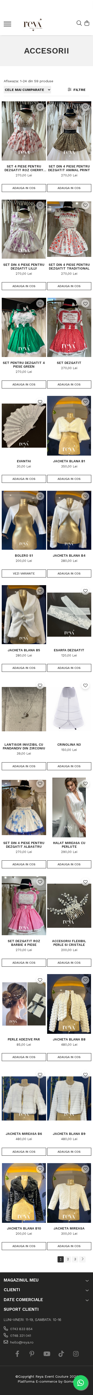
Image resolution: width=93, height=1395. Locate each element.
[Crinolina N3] (69, 709)
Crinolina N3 (69, 744)
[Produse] (8, 25)
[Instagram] (75, 1354)
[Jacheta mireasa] (69, 1193)
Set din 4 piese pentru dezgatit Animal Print (69, 168)
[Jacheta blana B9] (69, 1098)
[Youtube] (46, 1354)
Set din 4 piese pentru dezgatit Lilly (23, 266)
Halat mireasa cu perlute (69, 844)
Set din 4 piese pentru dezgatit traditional (69, 266)
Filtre (78, 90)
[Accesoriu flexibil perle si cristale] (69, 905)
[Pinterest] (32, 1354)
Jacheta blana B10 (24, 1228)
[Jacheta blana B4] (69, 520)
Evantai (24, 461)
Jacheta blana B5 (24, 650)
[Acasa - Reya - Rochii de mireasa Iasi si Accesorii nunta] (33, 24)
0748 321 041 (20, 1336)
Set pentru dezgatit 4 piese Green (24, 364)
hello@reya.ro (21, 1342)
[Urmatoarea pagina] (82, 1259)
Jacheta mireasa (69, 1228)
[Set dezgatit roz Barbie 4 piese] (24, 905)
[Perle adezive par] (24, 1004)
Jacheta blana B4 (69, 555)
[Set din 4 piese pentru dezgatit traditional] (69, 229)
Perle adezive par (24, 1039)
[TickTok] (61, 1354)
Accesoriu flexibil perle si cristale (69, 943)
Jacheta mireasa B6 (24, 1134)
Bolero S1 (24, 555)
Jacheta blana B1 (69, 461)
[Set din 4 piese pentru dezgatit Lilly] (24, 229)
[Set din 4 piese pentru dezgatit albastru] (24, 807)
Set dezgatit (69, 363)
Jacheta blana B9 (69, 1134)
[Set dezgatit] (69, 327)
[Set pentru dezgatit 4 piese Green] (24, 327)
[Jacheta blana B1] (69, 426)
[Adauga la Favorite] (40, 107)
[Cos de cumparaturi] (86, 24)
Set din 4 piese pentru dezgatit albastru (23, 844)
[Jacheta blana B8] (69, 1004)
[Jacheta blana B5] (24, 615)
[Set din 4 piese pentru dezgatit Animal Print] (69, 131)
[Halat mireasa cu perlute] (69, 807)
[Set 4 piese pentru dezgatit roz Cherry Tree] (24, 131)
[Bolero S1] (24, 520)
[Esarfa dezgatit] (69, 615)
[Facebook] (17, 1354)
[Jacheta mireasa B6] (24, 1098)
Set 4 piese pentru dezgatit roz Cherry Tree (23, 168)
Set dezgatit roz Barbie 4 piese (24, 943)
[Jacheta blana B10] (24, 1193)
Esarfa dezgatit (69, 650)
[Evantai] (24, 426)
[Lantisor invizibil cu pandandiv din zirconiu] (24, 709)
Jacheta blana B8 (69, 1039)
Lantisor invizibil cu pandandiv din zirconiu (24, 746)
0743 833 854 (20, 1329)
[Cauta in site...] (79, 24)
